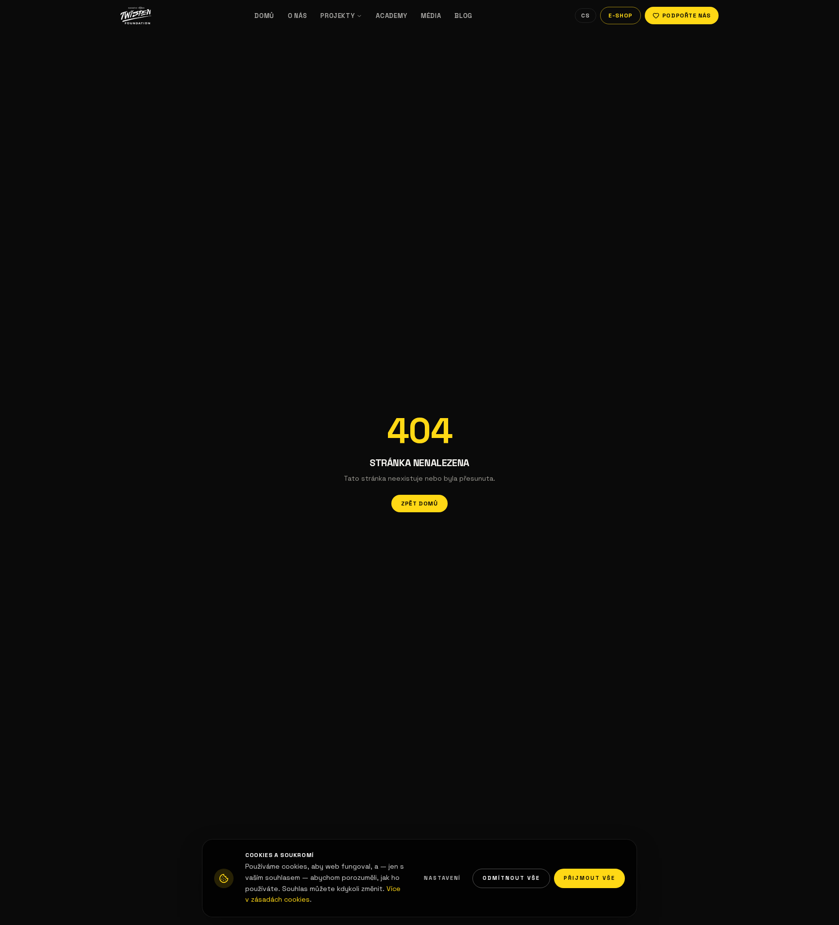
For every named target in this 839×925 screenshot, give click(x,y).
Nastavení (442, 878)
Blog (463, 16)
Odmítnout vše (511, 878)
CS (585, 15)
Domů (264, 16)
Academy (391, 16)
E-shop (620, 15)
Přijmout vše (589, 878)
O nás (297, 16)
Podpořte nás (686, 15)
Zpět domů (419, 503)
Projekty (337, 16)
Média (431, 16)
